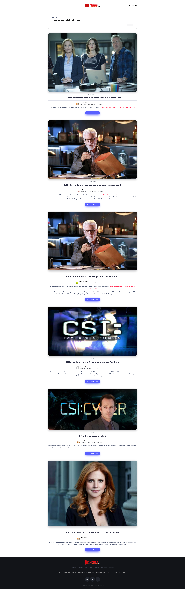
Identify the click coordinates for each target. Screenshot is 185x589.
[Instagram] (132, 5)
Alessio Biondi (84, 440)
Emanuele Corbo (84, 367)
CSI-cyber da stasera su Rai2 (92, 436)
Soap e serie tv (92, 94)
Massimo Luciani (83, 281)
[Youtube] (135, 5)
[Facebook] (129, 5)
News (92, 358)
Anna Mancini (83, 102)
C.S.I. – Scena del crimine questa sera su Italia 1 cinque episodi (92, 185)
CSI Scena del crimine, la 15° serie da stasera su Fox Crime (92, 362)
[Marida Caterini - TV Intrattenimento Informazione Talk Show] (92, 5)
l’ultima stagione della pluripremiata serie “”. (118, 107)
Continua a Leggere (92, 113)
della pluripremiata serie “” (103, 194)
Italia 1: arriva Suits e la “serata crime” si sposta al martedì (92, 532)
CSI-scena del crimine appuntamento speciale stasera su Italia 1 (92, 97)
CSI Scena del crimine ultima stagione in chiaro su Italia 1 (92, 276)
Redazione (83, 190)
